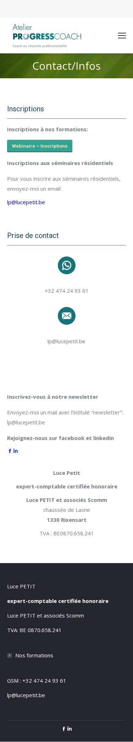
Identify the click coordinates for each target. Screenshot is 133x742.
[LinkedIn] (15, 451)
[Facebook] (10, 451)
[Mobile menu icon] (122, 35)
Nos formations (34, 655)
